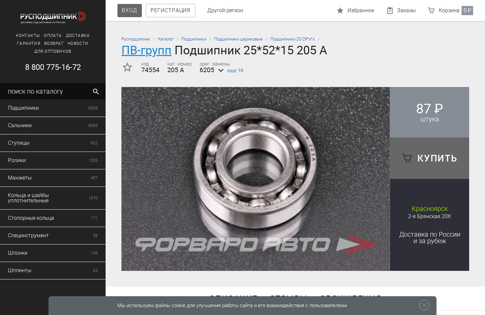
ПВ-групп (146, 50)
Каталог (166, 39)
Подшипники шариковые (238, 39)
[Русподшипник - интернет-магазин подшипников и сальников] (52, 18)
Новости (78, 43)
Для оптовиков (53, 51)
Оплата (53, 35)
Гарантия (28, 43)
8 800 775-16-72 (53, 67)
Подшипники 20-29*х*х (293, 39)
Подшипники (193, 39)
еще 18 (235, 70)
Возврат (54, 43)
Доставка (78, 35)
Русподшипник (135, 39)
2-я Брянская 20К (429, 216)
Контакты (28, 35)
